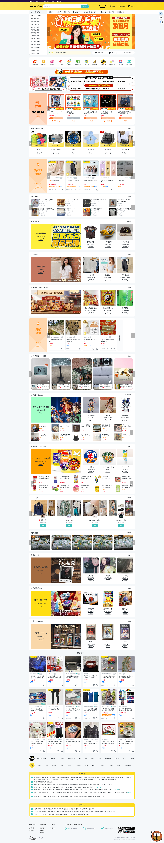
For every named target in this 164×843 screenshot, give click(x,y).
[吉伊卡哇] (91, 87)
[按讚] (48, 381)
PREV (30, 143)
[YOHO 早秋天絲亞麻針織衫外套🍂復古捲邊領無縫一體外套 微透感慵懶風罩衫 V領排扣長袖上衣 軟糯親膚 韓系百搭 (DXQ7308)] (77, 512)
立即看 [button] (40, 239)
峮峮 (92, 758)
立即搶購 (56, 121)
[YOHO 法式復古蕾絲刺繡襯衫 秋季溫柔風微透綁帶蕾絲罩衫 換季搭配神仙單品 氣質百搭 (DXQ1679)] (77, 504)
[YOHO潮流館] (69, 516)
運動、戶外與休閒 (35, 41)
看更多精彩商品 (119, 336)
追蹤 (43, 525)
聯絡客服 (42, 830)
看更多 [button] (40, 272)
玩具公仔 (93, 12)
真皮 (86, 758)
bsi (33, 838)
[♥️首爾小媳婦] (43, 516)
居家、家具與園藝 (35, 38)
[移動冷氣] (73, 79)
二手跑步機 (78, 765)
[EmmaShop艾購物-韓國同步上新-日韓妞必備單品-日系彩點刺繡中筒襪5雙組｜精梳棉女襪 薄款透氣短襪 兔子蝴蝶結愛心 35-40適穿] (103, 512)
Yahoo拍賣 (35, 6)
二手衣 (62, 765)
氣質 (124, 758)
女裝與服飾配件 (35, 24)
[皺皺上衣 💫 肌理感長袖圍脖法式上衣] (51, 512)
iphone (117, 758)
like (59, 189)
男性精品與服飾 (35, 33)
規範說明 (99, 787)
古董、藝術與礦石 (35, 18)
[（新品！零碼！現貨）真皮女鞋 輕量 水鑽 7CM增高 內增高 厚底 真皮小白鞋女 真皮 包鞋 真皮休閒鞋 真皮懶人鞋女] (129, 504)
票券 (118, 765)
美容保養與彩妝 (35, 36)
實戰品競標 (128, 221)
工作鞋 (99, 758)
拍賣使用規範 (126, 839)
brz (80, 758)
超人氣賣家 (76, 12)
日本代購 (111, 12)
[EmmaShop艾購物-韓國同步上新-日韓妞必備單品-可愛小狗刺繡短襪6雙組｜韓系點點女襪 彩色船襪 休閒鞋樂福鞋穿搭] (91, 508)
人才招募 (52, 828)
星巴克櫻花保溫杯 (41, 758)
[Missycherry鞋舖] (121, 516)
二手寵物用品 (127, 765)
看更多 (129, 128)
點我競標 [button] (91, 246)
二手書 (38, 765)
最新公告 (42, 832)
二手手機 (102, 765)
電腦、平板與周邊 (35, 44)
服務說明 (31, 830)
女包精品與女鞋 (35, 27)
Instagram (42, 838)
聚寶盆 (69, 765)
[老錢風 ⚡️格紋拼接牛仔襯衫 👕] (39, 508)
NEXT (133, 143)
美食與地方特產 (35, 53)
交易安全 (133, 839)
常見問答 (42, 828)
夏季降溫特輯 (58, 53)
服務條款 (116, 839)
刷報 (31, 758)
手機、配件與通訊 (35, 47)
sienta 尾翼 (108, 758)
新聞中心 (31, 828)
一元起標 (53, 758)
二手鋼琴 (110, 765)
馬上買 (129, 287)
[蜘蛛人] (73, 87)
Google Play (130, 831)
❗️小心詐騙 (102, 12)
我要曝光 (38, 116)
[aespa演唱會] (108, 79)
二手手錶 (61, 758)
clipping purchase (62, 189)
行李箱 (54, 765)
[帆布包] (108, 87)
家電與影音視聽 (35, 50)
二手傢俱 (132, 758)
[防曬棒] (126, 79)
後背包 (93, 765)
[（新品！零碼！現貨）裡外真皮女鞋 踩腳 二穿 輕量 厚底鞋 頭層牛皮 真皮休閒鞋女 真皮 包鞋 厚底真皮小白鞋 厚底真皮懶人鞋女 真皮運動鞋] (129, 512)
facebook (39, 838)
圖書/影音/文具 (35, 21)
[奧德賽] (126, 87)
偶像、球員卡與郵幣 (36, 15)
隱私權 (120, 839)
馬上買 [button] (90, 312)
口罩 (86, 765)
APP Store (130, 828)
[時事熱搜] (82, 71)
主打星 (59, 12)
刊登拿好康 (120, 12)
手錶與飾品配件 (35, 30)
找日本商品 (128, 395)
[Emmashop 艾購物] (95, 516)
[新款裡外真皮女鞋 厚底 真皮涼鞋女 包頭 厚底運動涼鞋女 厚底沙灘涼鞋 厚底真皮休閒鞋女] (117, 508)
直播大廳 (129, 533)
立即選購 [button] (91, 613)
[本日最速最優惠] (157, 836)
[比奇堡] (91, 79)
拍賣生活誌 (67, 12)
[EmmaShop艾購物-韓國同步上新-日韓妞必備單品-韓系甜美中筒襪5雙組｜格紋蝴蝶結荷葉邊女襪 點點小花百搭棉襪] (103, 504)
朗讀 (161, 13)
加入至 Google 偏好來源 (161, 17)
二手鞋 (46, 765)
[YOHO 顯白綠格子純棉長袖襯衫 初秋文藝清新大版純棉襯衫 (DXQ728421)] (65, 508)
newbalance (71, 758)
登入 (102, 6)
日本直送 (51, 12)
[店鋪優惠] (91, 31)
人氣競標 (85, 12)
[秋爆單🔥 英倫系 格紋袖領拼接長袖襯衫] (51, 504)
